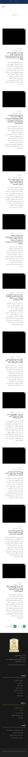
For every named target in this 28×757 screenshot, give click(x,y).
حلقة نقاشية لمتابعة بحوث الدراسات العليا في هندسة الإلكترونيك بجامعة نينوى (15, 532)
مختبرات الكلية (19, 688)
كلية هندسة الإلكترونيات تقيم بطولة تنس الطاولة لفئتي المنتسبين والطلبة (15, 416)
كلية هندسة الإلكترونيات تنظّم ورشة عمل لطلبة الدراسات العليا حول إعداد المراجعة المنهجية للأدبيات (14, 588)
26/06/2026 (19, 356)
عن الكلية (20, 682)
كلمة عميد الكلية (19, 707)
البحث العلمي (20, 693)
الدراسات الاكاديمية (18, 690)
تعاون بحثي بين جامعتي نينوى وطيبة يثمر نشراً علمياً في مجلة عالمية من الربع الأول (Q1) (14, 360)
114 (11, 626)
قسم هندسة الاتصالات (18, 732)
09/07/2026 (19, 48)
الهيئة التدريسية (19, 712)
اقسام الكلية (20, 685)
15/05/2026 (19, 412)
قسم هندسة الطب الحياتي (17, 737)
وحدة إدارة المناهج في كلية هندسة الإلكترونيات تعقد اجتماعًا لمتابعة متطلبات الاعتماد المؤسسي (15, 182)
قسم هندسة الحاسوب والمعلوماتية (15, 730)
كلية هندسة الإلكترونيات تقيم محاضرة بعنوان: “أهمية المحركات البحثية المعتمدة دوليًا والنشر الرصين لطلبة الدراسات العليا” (14, 56)
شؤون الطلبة (20, 695)
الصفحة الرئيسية (19, 680)
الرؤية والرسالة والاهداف (17, 715)
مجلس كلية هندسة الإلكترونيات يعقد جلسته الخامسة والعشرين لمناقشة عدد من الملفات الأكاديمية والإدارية (14, 297)
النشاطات (20, 50)
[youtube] (16, 2)
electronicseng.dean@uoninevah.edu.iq (16, 664)
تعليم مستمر (14, 50)
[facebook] (3, 753)
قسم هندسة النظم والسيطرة (16, 735)
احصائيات (21, 718)
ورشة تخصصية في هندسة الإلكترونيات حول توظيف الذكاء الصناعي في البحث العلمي (14, 473)
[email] (11, 2)
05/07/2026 (19, 111)
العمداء (21, 710)
